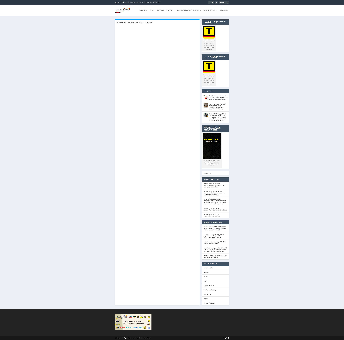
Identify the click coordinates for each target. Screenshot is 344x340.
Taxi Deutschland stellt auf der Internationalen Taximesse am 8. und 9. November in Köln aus (217, 106)
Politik (205, 276)
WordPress (147, 338)
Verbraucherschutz (209, 303)
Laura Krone (207, 248)
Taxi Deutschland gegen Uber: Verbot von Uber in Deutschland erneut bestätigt (214, 235)
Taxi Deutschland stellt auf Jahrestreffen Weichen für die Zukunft (215, 209)
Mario (205, 255)
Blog (152, 10)
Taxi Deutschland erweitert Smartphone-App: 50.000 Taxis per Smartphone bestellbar (218, 97)
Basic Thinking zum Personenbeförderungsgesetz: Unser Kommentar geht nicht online (215, 228)
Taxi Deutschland (209, 285)
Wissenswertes (209, 10)
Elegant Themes (128, 338)
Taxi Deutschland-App (210, 290)
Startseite (143, 10)
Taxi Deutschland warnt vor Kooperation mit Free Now (212, 215)
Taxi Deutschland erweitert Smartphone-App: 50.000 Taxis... (143, 2)
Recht (205, 281)
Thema (206, 299)
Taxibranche (207, 294)
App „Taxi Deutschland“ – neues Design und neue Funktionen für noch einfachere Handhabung (215, 249)
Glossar (169, 10)
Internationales (208, 268)
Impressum (224, 10)
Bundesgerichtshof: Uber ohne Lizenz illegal (215, 242)
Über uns (160, 10)
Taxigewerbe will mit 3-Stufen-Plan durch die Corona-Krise (215, 256)
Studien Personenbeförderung (188, 10)
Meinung (206, 272)
